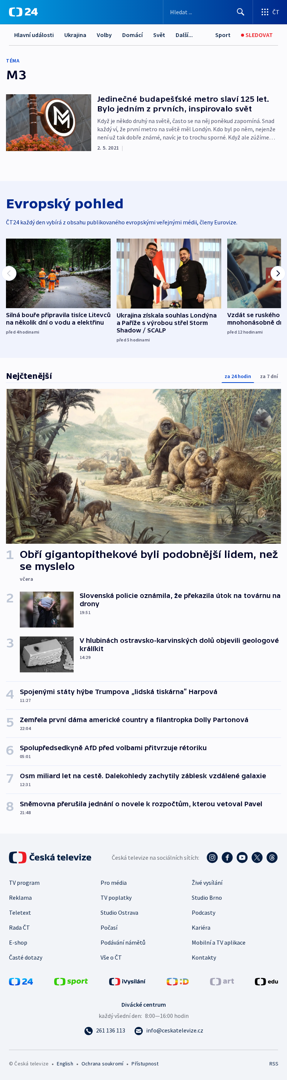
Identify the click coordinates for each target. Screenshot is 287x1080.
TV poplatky (116, 897)
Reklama (20, 897)
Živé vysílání (207, 882)
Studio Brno (207, 897)
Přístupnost (145, 1063)
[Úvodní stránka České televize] (51, 857)
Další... (184, 35)
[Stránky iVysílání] (127, 981)
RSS (273, 1063)
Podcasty (203, 912)
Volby (104, 35)
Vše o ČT (111, 957)
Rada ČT (19, 927)
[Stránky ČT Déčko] (178, 981)
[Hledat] (241, 12)
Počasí (109, 927)
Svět (159, 35)
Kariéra (201, 927)
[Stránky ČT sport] (71, 981)
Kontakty (204, 957)
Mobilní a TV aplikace (219, 942)
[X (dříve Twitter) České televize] (257, 857)
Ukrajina (75, 35)
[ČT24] (23, 11)
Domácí (132, 35)
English (65, 1063)
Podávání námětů (123, 942)
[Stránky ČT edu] (266, 981)
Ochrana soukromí (102, 1063)
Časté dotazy (25, 957)
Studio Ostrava (119, 912)
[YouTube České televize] (242, 857)
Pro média (114, 882)
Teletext (20, 912)
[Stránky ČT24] (21, 981)
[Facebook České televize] (227, 857)
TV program (24, 882)
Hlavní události (34, 35)
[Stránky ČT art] (222, 981)
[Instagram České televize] (212, 857)
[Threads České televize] (272, 857)
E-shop (18, 942)
